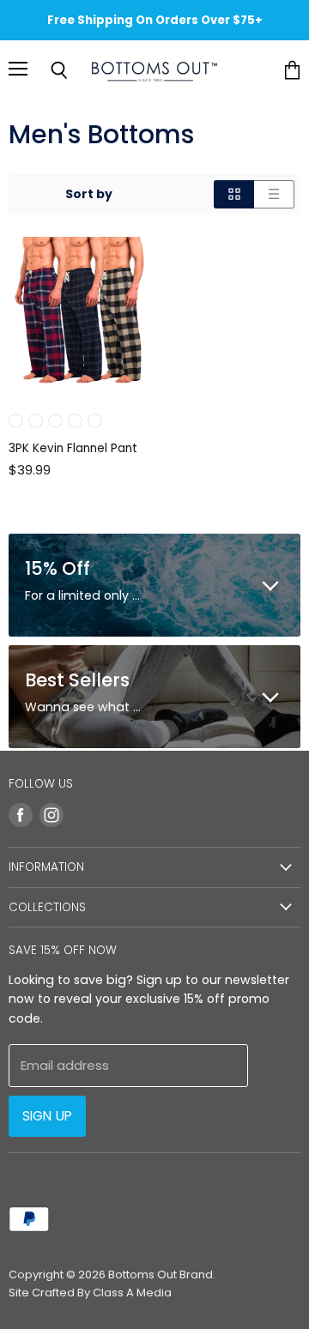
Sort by (88, 194)
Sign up (47, 1116)
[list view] (274, 194)
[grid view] (234, 194)
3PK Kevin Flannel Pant (73, 448)
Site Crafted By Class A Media (90, 1292)
